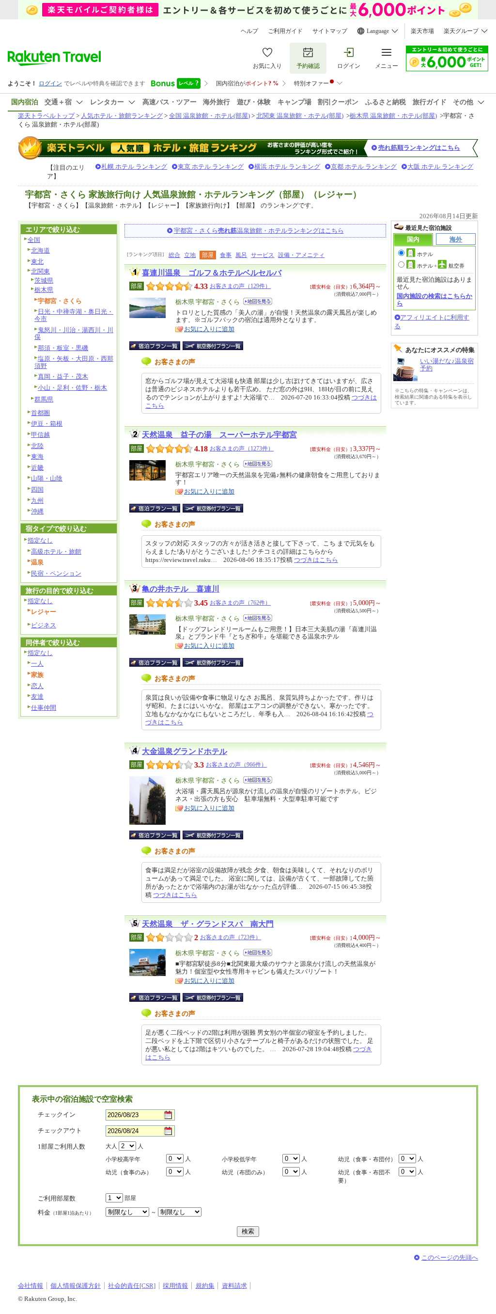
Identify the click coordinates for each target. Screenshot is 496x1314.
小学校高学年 (123, 1159)
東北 (37, 261)
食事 (226, 255)
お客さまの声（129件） (240, 286)
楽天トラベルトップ (46, 115)
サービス (262, 255)
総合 (174, 255)
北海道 (40, 250)
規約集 (205, 1285)
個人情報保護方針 (75, 1285)
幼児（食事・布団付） (367, 1159)
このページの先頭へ (449, 1257)
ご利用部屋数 (57, 1198)
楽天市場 (422, 31)
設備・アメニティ (301, 255)
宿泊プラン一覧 (159, 345)
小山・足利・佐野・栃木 (72, 387)
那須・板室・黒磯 (63, 348)
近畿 (37, 467)
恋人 (37, 685)
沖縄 (37, 511)
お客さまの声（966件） (236, 764)
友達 (37, 696)
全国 (34, 239)
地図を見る (257, 301)
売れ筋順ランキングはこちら (419, 147)
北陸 (37, 445)
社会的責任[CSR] (131, 1285)
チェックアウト (60, 1130)
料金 (66, 1212)
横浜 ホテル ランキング (287, 166)
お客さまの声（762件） (240, 602)
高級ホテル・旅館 (56, 551)
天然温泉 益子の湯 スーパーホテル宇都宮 (219, 435)
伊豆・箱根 (46, 423)
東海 (37, 456)
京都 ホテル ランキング (364, 166)
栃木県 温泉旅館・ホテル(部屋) (393, 115)
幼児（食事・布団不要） (364, 1176)
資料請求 (234, 1285)
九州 (37, 500)
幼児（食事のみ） (129, 1172)
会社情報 (30, 1285)
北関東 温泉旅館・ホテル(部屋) (299, 115)
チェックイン (57, 1114)
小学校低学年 (239, 1159)
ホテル (425, 254)
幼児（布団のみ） (245, 1172)
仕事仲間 (43, 707)
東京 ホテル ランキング (211, 166)
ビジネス (43, 625)
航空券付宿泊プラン (213, 345)
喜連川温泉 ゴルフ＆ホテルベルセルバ (211, 273)
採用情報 (175, 1285)
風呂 (241, 255)
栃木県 (43, 289)
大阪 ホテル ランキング (440, 166)
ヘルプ (249, 31)
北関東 (40, 271)
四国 (37, 489)
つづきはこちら (316, 559)
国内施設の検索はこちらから (434, 299)
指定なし (40, 540)
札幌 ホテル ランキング (134, 166)
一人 (37, 663)
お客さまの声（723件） (230, 937)
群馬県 (43, 399)
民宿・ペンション (56, 573)
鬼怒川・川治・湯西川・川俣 (73, 333)
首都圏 (40, 413)
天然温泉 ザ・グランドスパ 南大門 (208, 924)
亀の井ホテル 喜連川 (180, 589)
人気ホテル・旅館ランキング (122, 115)
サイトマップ (329, 31)
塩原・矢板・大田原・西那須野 (73, 362)
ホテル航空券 (441, 266)
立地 (190, 255)
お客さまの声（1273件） (242, 448)
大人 (111, 1146)
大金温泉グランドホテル (184, 751)
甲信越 (40, 434)
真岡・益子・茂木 (63, 376)
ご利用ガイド (285, 31)
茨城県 (43, 280)
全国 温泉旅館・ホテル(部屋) (209, 115)
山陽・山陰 (46, 478)
